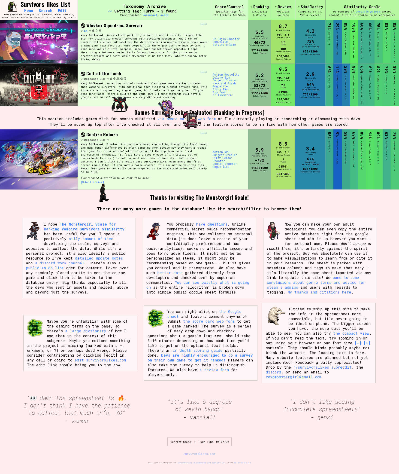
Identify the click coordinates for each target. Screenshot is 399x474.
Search (45, 11)
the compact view (351, 333)
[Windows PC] (89, 31)
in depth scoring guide (198, 350)
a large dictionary (85, 330)
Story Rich (221, 89)
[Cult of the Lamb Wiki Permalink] (81, 79)
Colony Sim (221, 77)
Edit (62, 11)
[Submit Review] (92, 182)
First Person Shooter (223, 159)
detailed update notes (99, 258)
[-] (358, 342)
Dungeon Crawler (225, 80)
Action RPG (221, 151)
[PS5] (118, 79)
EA (85, 31)
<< (110, 11)
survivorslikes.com (199, 454)
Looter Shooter (225, 163)
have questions (211, 224)
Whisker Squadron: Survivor (114, 25)
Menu (28, 11)
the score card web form (209, 321)
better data (170, 272)
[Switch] (125, 79)
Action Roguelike (226, 74)
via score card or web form (186, 118)
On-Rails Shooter (226, 38)
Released (91, 79)
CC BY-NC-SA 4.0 (242, 463)
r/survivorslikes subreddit (322, 367)
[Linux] (96, 31)
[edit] (203, 24)
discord (273, 372)
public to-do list (45, 267)
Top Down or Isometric (223, 94)
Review (285, 6)
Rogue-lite (221, 166)
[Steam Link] (83, 26)
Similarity (312, 6)
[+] (367, 342)
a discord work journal (59, 262)
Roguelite (220, 41)
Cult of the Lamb (103, 73)
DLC (102, 79)
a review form (214, 369)
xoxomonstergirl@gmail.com (293, 376)
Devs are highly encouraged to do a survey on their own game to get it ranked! (200, 357)
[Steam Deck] (100, 31)
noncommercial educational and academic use (202, 463)
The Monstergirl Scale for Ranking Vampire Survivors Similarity (84, 226)
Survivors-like (224, 44)
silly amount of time (91, 238)
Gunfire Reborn (102, 134)
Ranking (261, 6)
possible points (368, 11)
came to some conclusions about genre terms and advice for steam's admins (316, 282)
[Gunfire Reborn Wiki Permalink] (81, 140)
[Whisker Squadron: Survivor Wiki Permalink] (81, 31)
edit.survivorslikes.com (100, 360)
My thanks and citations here (319, 292)
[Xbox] (121, 79)
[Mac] (93, 31)
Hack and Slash (224, 83)
